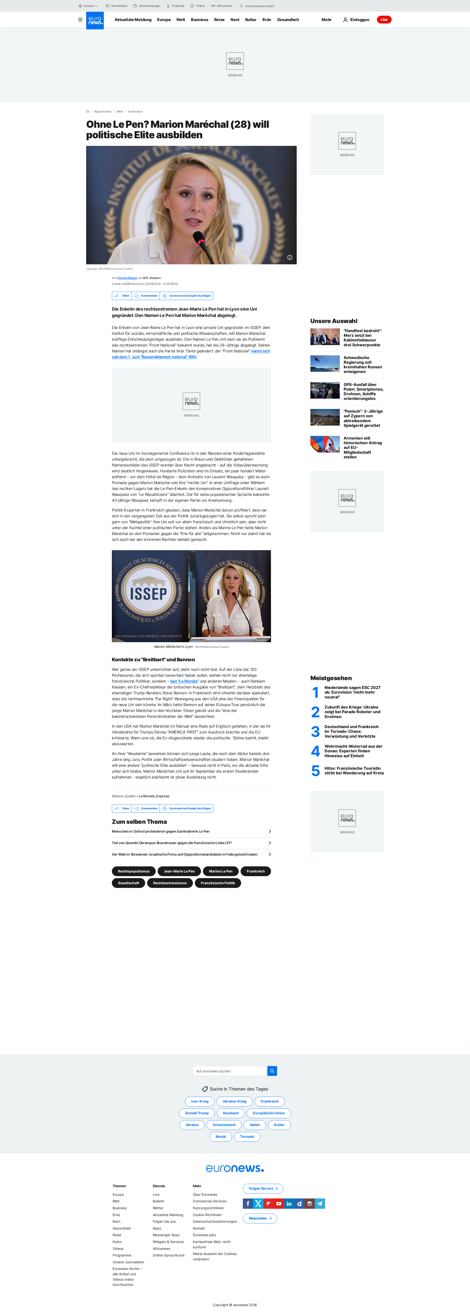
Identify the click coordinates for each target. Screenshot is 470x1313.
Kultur (251, 19)
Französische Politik (218, 883)
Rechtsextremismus (170, 883)
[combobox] (266, 6)
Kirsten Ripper (127, 278)
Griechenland (224, 1125)
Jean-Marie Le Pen (179, 871)
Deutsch (88, 6)
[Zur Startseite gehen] (95, 20)
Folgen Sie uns (164, 1222)
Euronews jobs (204, 1235)
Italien (255, 1125)
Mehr (197, 1186)
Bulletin (158, 1201)
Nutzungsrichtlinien (208, 1208)
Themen (119, 1186)
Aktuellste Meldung (133, 19)
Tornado (247, 1137)
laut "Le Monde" (184, 681)
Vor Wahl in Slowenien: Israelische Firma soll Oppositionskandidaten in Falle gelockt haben (185, 854)
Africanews (161, 1248)
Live (384, 19)
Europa (163, 19)
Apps (157, 1228)
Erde (266, 19)
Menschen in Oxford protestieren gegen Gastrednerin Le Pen (161, 831)
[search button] (241, 6)
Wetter (158, 1208)
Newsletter (258, 1218)
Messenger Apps (166, 1235)
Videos (118, 1248)
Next (235, 19)
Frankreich (135, 111)
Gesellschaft (128, 883)
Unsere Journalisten (128, 1262)
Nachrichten (102, 111)
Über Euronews (205, 1194)
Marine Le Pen (221, 871)
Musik (221, 1137)
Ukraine (192, 1125)
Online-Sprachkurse (169, 1255)
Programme (122, 1255)
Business (199, 19)
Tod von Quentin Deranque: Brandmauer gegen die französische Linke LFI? (172, 843)
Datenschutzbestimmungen (215, 1222)
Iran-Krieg (200, 1101)
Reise (219, 19)
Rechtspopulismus (134, 871)
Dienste (159, 1186)
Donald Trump (197, 1113)
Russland (231, 1113)
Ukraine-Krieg (235, 1101)
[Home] (87, 111)
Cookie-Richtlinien (207, 1215)
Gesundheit (288, 19)
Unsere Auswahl (333, 321)
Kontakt (199, 1228)
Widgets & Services (168, 1242)
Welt (180, 19)
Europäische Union (269, 1113)
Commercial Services (209, 1201)
